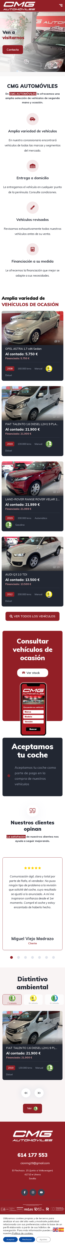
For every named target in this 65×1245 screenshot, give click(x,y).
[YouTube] (41, 1192)
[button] (11, 957)
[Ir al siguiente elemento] (39, 1092)
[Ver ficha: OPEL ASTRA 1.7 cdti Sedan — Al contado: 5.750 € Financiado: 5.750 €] (32, 346)
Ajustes (43, 1239)
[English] (55, 1229)
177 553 (33, 1155)
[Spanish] (61, 1229)
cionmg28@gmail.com (35, 1163)
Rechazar (27, 1239)
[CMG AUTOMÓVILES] (19, 6)
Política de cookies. (22, 1233)
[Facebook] (24, 1192)
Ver (32, 1108)
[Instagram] (33, 1192)
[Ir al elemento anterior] (25, 1092)
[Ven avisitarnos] (32, 42)
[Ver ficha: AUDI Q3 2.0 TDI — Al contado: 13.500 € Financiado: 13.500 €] (32, 571)
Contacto (13, 49)
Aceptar (10, 1239)
